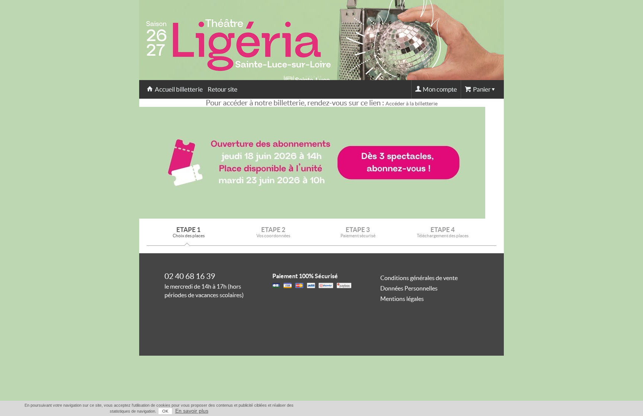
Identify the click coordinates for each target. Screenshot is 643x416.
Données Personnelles (409, 288)
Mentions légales (402, 298)
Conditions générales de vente (419, 277)
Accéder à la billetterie (412, 104)
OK (165, 411)
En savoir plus (191, 411)
